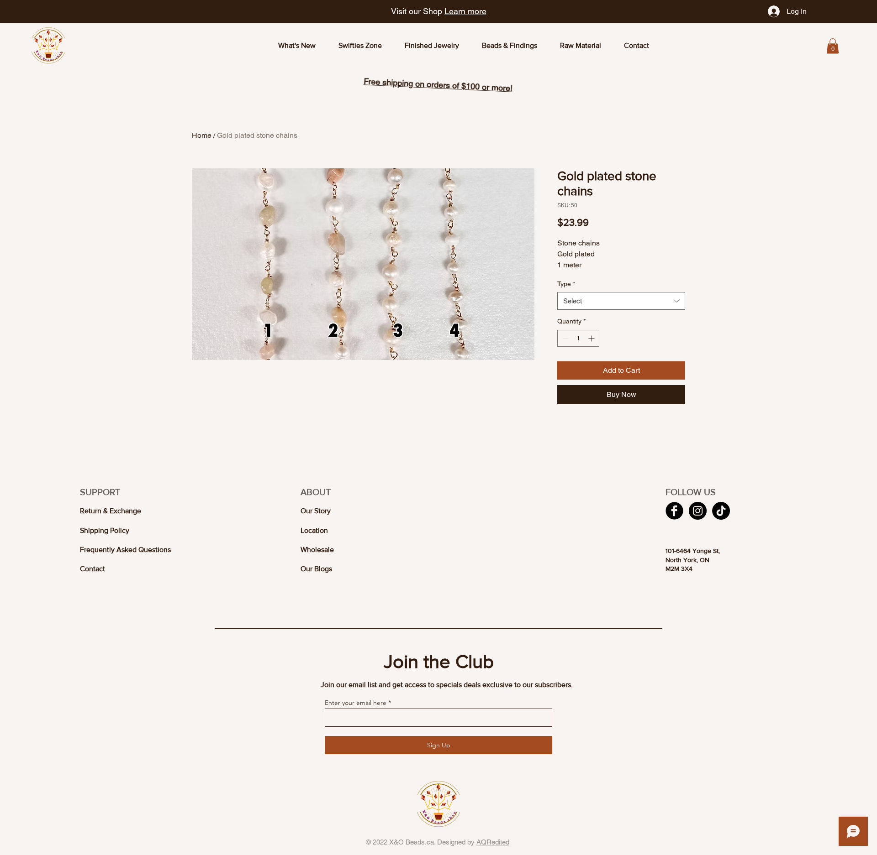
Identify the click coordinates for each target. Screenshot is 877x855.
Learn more (465, 11)
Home (201, 135)
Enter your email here (355, 702)
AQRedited (492, 842)
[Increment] (592, 338)
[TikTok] (721, 511)
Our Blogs (316, 569)
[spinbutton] (578, 338)
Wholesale (317, 549)
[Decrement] (564, 338)
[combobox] (621, 301)
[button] (832, 45)
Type (566, 283)
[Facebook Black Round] (674, 511)
